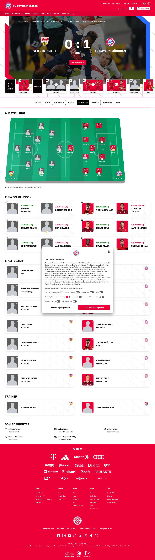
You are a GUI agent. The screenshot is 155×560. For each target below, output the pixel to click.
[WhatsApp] (96, 535)
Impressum (25, 546)
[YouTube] (69, 535)
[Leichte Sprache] (144, 3)
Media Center (85, 529)
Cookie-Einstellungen (126, 546)
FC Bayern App (112, 502)
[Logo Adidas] (65, 457)
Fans (49, 13)
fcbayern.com (48, 529)
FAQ (97, 546)
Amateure (76, 499)
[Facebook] (58, 535)
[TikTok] (91, 535)
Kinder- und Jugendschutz (72, 546)
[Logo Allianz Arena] (69, 554)
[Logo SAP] (47, 478)
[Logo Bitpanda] (64, 465)
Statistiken (62, 496)
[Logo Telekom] (53, 457)
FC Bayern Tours (105, 529)
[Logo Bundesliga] (87, 554)
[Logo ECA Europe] (79, 554)
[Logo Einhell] (51, 471)
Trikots (92, 493)
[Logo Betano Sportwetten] (49, 465)
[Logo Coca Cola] (79, 465)
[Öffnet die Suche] (72, 13)
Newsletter (39, 493)
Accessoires (94, 509)
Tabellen (61, 493)
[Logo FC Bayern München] (77, 520)
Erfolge (109, 496)
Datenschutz (34, 546)
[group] (77, 87)
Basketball (61, 529)
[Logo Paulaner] (103, 472)
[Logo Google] (85, 471)
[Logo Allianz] (81, 457)
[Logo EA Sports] (107, 465)
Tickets (56, 13)
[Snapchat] (75, 535)
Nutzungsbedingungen (46, 546)
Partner (77, 449)
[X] (80, 535)
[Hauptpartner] (131, 8)
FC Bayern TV (17, 13)
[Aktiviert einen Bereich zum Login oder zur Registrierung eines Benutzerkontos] (148, 3)
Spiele (27, 13)
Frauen (75, 496)
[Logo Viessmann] (81, 478)
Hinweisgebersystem (88, 546)
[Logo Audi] (98, 457)
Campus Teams (78, 505)
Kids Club (106, 3)
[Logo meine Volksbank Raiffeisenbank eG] (102, 478)
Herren (75, 493)
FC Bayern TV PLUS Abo (44, 499)
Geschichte (111, 493)
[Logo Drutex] (94, 465)
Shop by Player (95, 499)
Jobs (94, 529)
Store (92, 488)
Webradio (39, 502)
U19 (74, 502)
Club (42, 13)
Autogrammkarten (113, 499)
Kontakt (126, 3)
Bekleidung (93, 496)
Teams (35, 13)
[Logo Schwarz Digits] (61, 478)
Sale (91, 505)
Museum (65, 13)
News (7, 13)
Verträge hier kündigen (112, 546)
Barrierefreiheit (58, 546)
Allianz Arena (116, 3)
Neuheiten (93, 502)
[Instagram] (64, 535)
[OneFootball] (85, 535)
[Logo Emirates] (69, 471)
